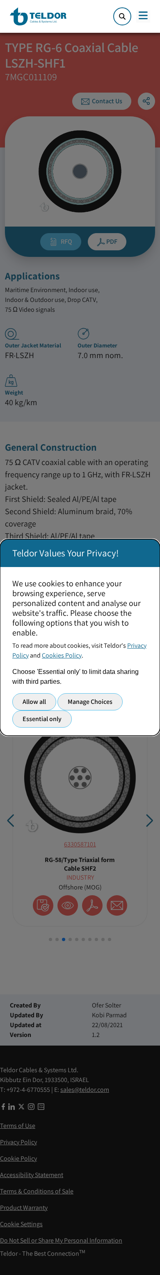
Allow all (34, 701)
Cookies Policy (62, 655)
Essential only (42, 719)
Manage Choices (90, 701)
